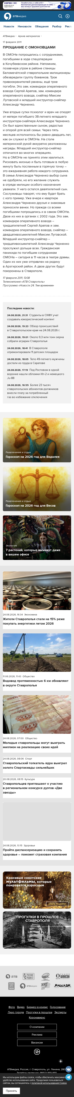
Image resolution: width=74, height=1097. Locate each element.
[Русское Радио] (28, 976)
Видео (21, 1007)
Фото (11, 1007)
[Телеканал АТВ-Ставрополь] (11, 976)
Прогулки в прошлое (39, 1012)
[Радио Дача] (11, 986)
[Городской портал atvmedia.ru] (28, 986)
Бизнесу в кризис (37, 1007)
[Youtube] (44, 1061)
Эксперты (60, 1012)
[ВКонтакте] (13, 1061)
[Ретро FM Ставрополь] (45, 976)
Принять (11, 1091)
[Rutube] (52, 1061)
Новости (9, 26)
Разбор (56, 26)
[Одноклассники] (29, 1061)
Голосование (58, 1007)
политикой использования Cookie (49, 1083)
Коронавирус (37, 1017)
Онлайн (67, 16)
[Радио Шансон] (62, 976)
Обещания (42, 26)
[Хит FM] (45, 986)
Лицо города (16, 1012)
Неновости (24, 26)
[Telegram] (21, 1061)
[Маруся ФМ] (62, 986)
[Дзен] (60, 1061)
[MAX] (37, 1061)
